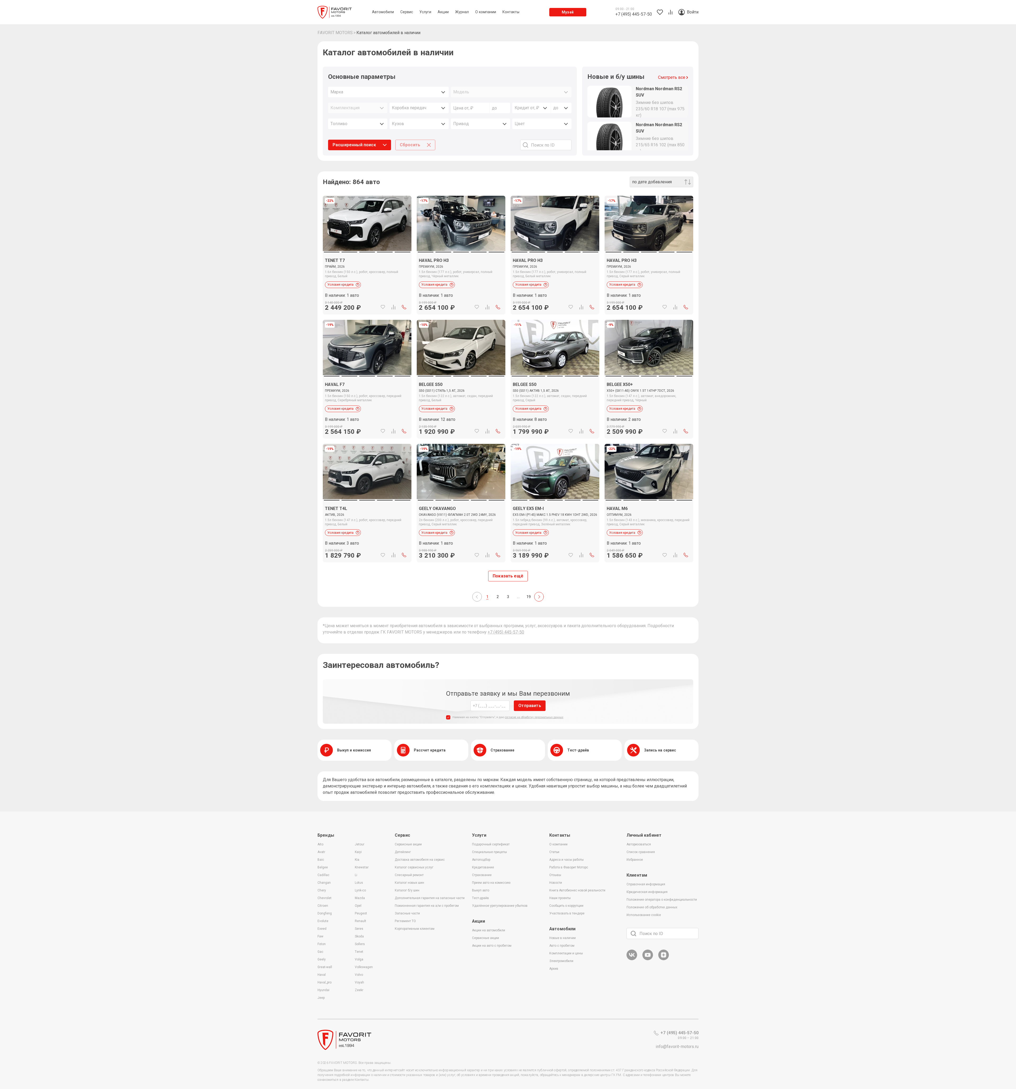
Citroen (323, 906)
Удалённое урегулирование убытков (500, 906)
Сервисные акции (408, 844)
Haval (322, 975)
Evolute (323, 921)
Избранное (635, 860)
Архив (553, 968)
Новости (555, 883)
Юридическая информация (647, 892)
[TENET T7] (367, 282)
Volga (359, 959)
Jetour (359, 844)
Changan (324, 883)
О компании (558, 844)
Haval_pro (325, 982)
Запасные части (407, 913)
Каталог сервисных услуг (414, 867)
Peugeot (361, 913)
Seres (359, 929)
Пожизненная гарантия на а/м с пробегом (427, 906)
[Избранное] (383, 307)
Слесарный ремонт (409, 875)
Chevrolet (325, 898)
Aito (320, 844)
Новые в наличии (562, 938)
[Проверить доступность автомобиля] (404, 307)
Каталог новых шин (409, 883)
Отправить (529, 705)
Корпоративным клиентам (414, 929)
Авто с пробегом (561, 945)
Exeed (322, 929)
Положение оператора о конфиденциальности (662, 899)
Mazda (360, 898)
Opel (358, 906)
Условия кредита (340, 284)
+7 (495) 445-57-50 (506, 632)
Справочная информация (646, 884)
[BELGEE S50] (461, 406)
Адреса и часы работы (566, 860)
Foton (322, 944)
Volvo (359, 975)
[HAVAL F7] (367, 406)
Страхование (482, 875)
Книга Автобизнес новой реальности (577, 890)
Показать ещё (508, 575)
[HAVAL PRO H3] (461, 282)
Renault (360, 921)
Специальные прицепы (489, 852)
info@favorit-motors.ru (677, 1046)
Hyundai (323, 990)
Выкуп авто (480, 890)
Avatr (321, 852)
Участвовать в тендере (566, 913)
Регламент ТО (405, 921)
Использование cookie (644, 915)
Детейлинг (403, 852)
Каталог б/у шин (407, 890)
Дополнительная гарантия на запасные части (430, 898)
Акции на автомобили (488, 930)
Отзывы (555, 875)
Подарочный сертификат (491, 844)
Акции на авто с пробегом (491, 945)
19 (529, 597)
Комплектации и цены (566, 953)
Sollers (360, 944)
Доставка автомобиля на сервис (420, 860)
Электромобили (561, 961)
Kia (357, 860)
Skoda (359, 936)
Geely (322, 959)
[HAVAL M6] (649, 530)
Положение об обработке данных (652, 907)
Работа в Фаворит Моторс (568, 867)
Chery (322, 890)
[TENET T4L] (367, 530)
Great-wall (325, 967)
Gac (320, 952)
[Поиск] (633, 933)
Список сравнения (641, 852)
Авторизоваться (639, 844)
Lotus (359, 883)
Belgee (323, 867)
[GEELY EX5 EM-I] (555, 530)
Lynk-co (360, 890)
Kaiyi (358, 852)
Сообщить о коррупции (566, 906)
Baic (321, 860)
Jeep (321, 998)
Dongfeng (325, 913)
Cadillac (323, 875)
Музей (568, 12)
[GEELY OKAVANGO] (461, 530)
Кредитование (483, 867)
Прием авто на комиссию (491, 883)
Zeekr (359, 990)
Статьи (554, 852)
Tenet (359, 952)
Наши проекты (560, 898)
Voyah (359, 982)
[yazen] (663, 959)
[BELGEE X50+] (649, 406)
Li (356, 875)
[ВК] (632, 959)
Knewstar (362, 867)
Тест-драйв (480, 898)
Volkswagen (364, 967)
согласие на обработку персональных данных (534, 717)
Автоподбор (481, 860)
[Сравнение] (393, 307)
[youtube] (647, 959)
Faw (320, 936)
